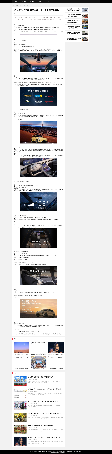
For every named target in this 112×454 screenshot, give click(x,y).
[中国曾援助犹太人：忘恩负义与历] (56, 362)
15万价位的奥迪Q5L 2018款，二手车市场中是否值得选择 (45, 389)
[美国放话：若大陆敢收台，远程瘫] (56, 347)
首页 (16, 1)
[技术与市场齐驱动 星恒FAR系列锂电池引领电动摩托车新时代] (20, 417)
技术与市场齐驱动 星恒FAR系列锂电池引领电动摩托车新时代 (45, 413)
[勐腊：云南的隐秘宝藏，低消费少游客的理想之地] (20, 429)
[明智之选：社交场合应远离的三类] (38, 347)
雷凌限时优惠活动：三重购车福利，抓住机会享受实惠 (55, 334)
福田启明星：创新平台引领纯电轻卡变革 (27, 334)
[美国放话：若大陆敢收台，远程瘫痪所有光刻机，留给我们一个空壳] (20, 441)
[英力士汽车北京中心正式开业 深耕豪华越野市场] (20, 405)
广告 (48, 1)
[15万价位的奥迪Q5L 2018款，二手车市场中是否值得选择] (20, 393)
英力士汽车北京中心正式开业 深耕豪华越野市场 (43, 401)
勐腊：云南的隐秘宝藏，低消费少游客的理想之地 (43, 425)
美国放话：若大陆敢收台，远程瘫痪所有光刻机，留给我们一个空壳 (45, 437)
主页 (20, 5)
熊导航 (24, 1)
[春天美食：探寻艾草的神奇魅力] (21, 362)
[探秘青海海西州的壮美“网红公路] (21, 347)
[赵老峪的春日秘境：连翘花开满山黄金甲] (20, 381)
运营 (40, 1)
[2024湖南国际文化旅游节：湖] (38, 362)
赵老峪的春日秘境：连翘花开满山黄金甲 (40, 377)
